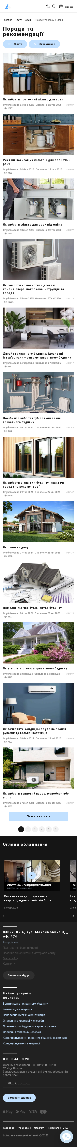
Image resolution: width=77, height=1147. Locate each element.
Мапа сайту (10, 958)
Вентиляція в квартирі (17, 1009)
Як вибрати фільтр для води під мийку (32, 224)
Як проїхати (10, 942)
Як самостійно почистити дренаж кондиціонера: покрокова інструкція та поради (33, 289)
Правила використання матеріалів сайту (29, 953)
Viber (66, 1128)
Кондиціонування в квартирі (21, 1043)
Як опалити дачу (15, 547)
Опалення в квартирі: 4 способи (23, 1020)
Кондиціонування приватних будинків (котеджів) (35, 1037)
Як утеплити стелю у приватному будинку (35, 668)
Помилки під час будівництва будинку (32, 607)
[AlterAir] (8, 6)
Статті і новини (24, 20)
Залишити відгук (19, 975)
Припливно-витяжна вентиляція (24, 1015)
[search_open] (54, 6)
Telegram (53, 1128)
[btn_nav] (71, 6)
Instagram (38, 1128)
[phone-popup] (48, 6)
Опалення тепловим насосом (22, 1032)
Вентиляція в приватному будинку (25, 1003)
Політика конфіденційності (20, 947)
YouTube (23, 1128)
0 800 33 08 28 (16, 1059)
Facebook (8, 1128)
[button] (73, 916)
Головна (7, 20)
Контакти (9, 963)
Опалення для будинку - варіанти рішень (29, 1026)
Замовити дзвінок (19, 1097)
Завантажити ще (38, 816)
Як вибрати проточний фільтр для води (33, 99)
